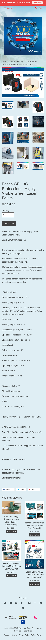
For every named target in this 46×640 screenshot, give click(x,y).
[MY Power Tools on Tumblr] (35, 603)
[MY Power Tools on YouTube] (40, 603)
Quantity (5, 210)
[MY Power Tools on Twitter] (5, 603)
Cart (40, 8)
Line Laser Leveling (16, 62)
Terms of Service (10, 635)
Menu (9, 8)
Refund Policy (36, 635)
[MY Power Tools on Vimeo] (23, 608)
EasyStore (28, 631)
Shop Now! (37, 3)
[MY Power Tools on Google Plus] (23, 603)
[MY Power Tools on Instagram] (29, 603)
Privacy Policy (24, 635)
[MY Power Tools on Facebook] (10, 603)
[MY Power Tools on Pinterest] (16, 603)
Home (4, 62)
